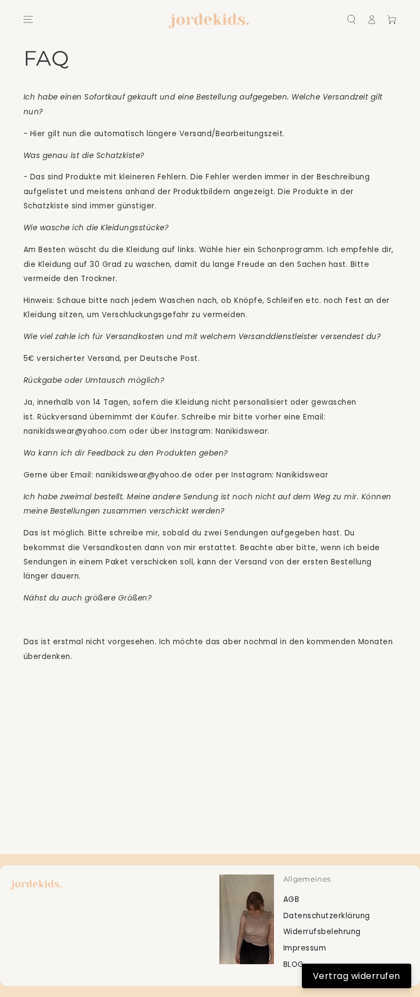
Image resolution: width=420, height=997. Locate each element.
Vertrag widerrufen (356, 976)
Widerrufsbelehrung (322, 931)
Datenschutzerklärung (326, 916)
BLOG (293, 964)
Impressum (304, 948)
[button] (351, 19)
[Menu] (28, 19)
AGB (291, 899)
